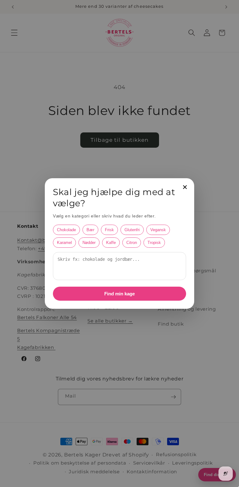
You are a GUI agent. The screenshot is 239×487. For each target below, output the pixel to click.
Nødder (89, 242)
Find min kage (119, 293)
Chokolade (66, 229)
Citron (131, 242)
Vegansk (158, 229)
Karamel (64, 242)
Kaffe (111, 242)
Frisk (109, 229)
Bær (90, 229)
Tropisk (154, 242)
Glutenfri (132, 229)
